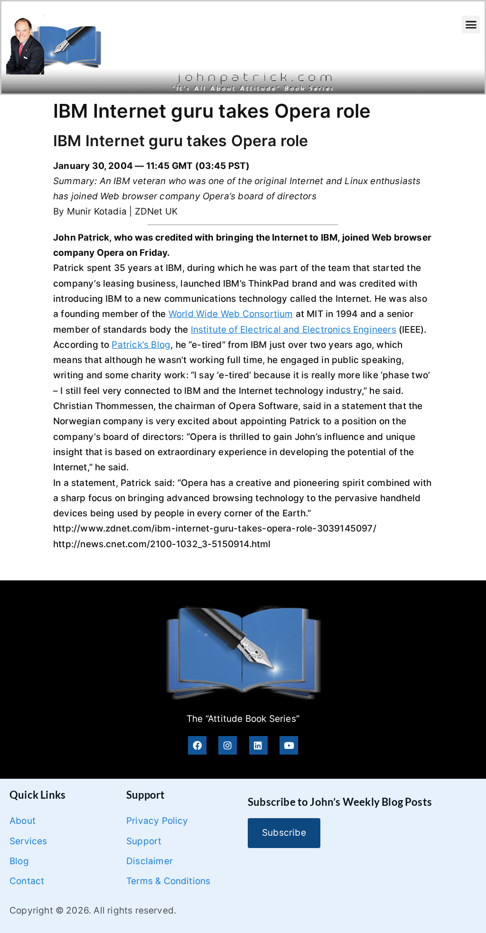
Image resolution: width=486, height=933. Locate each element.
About (22, 820)
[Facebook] (197, 745)
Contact (26, 881)
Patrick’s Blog (141, 344)
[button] (471, 25)
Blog (19, 861)
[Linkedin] (258, 745)
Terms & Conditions (168, 881)
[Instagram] (227, 745)
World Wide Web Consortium (230, 313)
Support (143, 841)
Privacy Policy (157, 820)
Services (28, 841)
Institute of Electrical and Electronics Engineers (293, 329)
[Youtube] (289, 745)
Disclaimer (149, 861)
